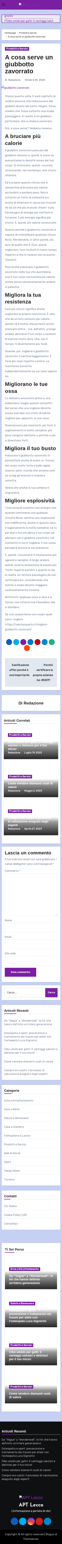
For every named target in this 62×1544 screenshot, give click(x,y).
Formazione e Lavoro (17, 1135)
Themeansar (30, 1539)
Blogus (50, 1534)
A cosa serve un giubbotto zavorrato (29, 64)
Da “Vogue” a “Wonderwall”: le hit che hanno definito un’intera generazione (31, 1279)
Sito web (10, 953)
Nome (8, 920)
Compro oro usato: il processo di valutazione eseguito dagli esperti (29, 821)
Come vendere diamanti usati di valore (28, 1061)
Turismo (9, 1179)
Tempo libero (12, 1170)
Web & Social (12, 1153)
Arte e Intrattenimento (18, 1100)
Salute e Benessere (16, 1118)
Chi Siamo (10, 1206)
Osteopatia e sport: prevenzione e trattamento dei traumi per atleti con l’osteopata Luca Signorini (27, 1036)
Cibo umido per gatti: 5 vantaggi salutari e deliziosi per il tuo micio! (30, 745)
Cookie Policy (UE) (15, 1214)
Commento (12, 870)
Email (8, 936)
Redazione (14, 80)
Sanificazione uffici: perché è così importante (19, 670)
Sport (7, 1162)
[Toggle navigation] (3, 5)
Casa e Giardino (14, 1126)
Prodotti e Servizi (17, 48)
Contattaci (11, 1223)
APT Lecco (31, 1505)
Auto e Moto (12, 1109)
